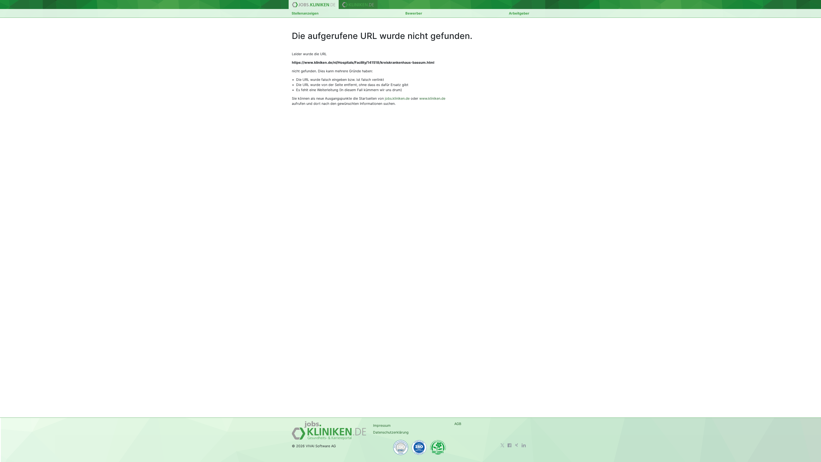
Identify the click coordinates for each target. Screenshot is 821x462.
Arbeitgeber (519, 13)
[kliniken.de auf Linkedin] (524, 445)
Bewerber (413, 13)
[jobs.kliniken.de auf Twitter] (502, 445)
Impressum (382, 425)
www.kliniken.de (432, 98)
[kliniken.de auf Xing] (516, 445)
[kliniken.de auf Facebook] (509, 445)
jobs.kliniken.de (397, 98)
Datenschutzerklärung (391, 432)
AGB (457, 424)
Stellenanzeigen (305, 13)
